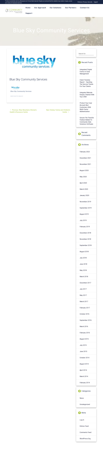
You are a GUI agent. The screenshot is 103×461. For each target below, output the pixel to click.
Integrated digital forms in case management (86, 72)
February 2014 (85, 383)
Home (28, 8)
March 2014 (84, 376)
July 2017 (83, 289)
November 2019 (85, 202)
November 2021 (85, 164)
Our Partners (70, 8)
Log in (82, 420)
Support (96, 2)
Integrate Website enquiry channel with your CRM (87, 95)
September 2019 (86, 208)
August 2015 (84, 339)
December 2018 (85, 233)
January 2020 (84, 195)
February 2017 (85, 308)
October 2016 (84, 314)
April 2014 (83, 370)
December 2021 (85, 158)
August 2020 (84, 170)
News (82, 398)
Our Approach (40, 8)
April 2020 (83, 183)
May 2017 (83, 295)
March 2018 (84, 277)
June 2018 (83, 264)
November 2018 (85, 239)
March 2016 (84, 326)
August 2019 (84, 214)
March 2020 (84, 189)
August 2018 (84, 252)
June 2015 (83, 351)
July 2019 (83, 220)
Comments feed (85, 432)
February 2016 (85, 333)
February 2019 (85, 227)
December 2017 (85, 283)
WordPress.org (85, 439)
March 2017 (84, 301)
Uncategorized (85, 404)
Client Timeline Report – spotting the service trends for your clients (86, 83)
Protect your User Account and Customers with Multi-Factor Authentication (86, 107)
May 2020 (83, 177)
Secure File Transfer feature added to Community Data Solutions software (87, 121)
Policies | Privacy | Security (85, 2)
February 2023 (85, 152)
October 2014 (84, 358)
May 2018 (83, 270)
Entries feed (84, 426)
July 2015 (83, 345)
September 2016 (86, 320)
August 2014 (84, 364)
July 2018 (83, 258)
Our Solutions (55, 8)
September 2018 (86, 245)
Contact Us (84, 8)
